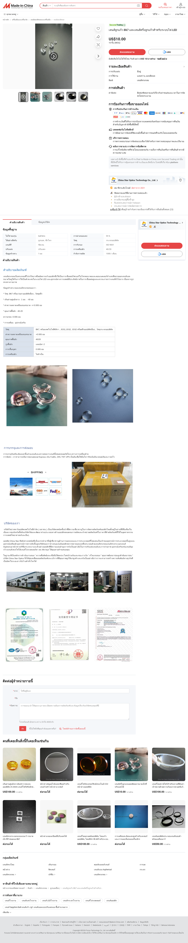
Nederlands (97, 925)
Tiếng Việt (155, 925)
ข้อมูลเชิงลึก (144, 922)
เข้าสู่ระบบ (180, 7)
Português (46, 925)
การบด (142, 864)
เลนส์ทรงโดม (8, 864)
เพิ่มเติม (6, 912)
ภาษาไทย (136, 925)
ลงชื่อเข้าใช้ (115, 209)
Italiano (78, 925)
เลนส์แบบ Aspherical (103, 869)
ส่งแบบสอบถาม (127, 52)
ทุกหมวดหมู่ (11, 14)
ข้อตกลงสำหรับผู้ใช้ (69, 922)
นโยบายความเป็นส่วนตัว (87, 922)
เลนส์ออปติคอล (59, 19)
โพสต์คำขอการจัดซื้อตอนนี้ (72, 728)
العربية (106, 925)
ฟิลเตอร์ (51, 869)
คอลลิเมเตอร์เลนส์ (101, 864)
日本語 (121, 925)
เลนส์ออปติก (111, 900)
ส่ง (22, 728)
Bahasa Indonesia (168, 925)
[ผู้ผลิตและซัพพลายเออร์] (18, 6)
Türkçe (145, 925)
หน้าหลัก (6, 19)
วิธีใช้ (155, 14)
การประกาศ (54, 922)
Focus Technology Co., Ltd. (96, 930)
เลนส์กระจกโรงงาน (71, 900)
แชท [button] (168, 52)
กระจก (142, 869)
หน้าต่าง (6, 869)
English (27, 925)
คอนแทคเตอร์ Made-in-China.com (111, 922)
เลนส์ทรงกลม (8, 874)
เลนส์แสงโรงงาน (29, 900)
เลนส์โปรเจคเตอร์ (93, 900)
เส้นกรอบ (52, 864)
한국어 (114, 925)
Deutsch (87, 925)
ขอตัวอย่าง (162, 58)
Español (36, 925)
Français (56, 925)
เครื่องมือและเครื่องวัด (20, 19)
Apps (166, 14)
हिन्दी (128, 925)
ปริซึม (50, 874)
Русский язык (67, 925)
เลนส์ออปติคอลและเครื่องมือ (41, 19)
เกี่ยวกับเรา (43, 922)
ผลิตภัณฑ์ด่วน (132, 922)
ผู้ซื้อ (141, 14)
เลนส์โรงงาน (10, 900)
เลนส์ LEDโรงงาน (49, 900)
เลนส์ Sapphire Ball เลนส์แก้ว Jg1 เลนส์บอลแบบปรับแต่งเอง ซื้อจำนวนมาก (36, 907)
